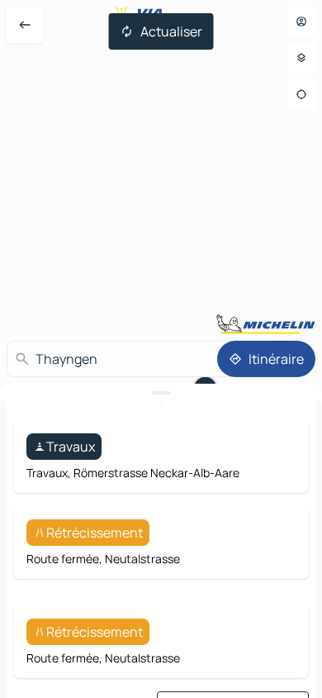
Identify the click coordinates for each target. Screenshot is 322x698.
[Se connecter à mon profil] (301, 21)
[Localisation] (301, 94)
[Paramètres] (301, 58)
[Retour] (25, 25)
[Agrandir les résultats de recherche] (161, 393)
